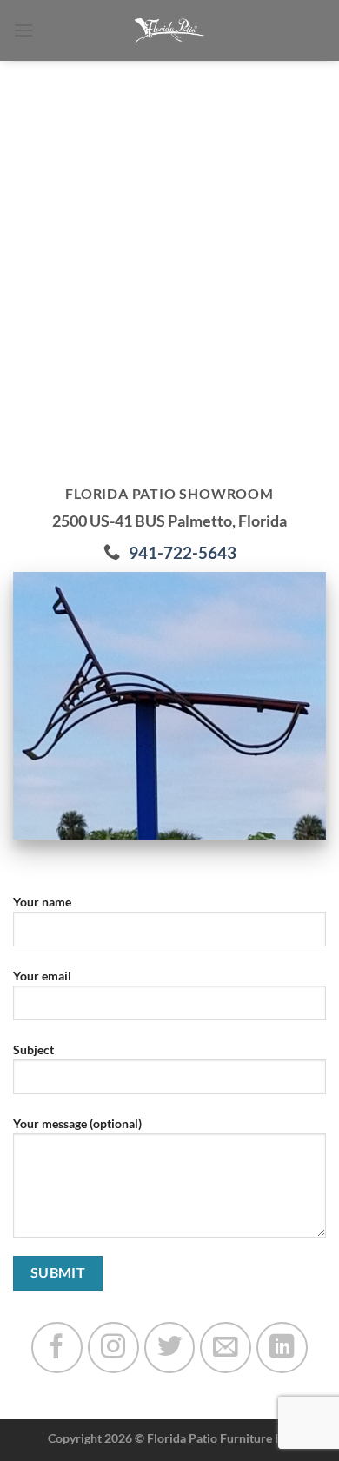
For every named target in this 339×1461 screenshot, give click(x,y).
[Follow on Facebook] (57, 1347)
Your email (42, 975)
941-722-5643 (182, 552)
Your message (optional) (77, 1123)
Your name (42, 901)
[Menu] (23, 30)
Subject (33, 1049)
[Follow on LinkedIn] (282, 1347)
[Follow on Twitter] (170, 1347)
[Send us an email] (225, 1347)
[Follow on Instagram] (113, 1347)
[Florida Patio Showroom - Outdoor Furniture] (169, 30)
